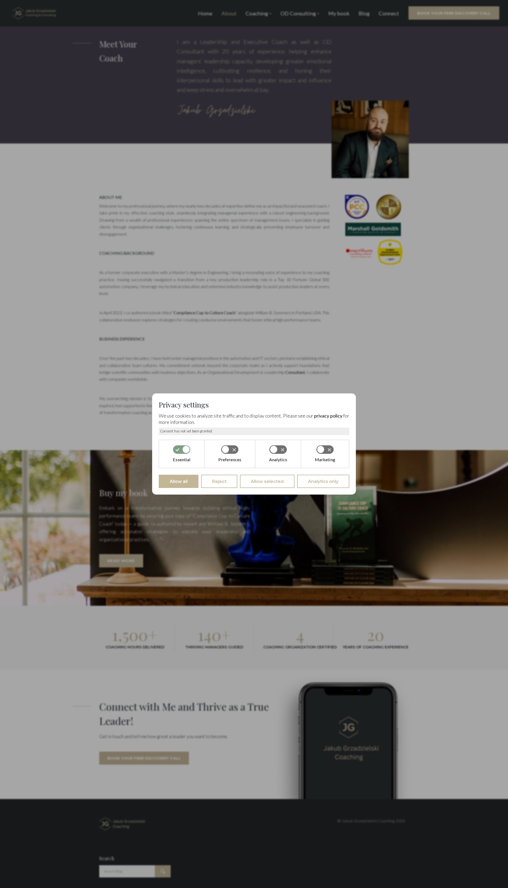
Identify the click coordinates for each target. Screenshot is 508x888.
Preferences (229, 459)
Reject (219, 481)
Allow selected (267, 481)
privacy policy (328, 416)
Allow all (179, 481)
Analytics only (323, 481)
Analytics (278, 459)
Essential (181, 459)
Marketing (325, 459)
